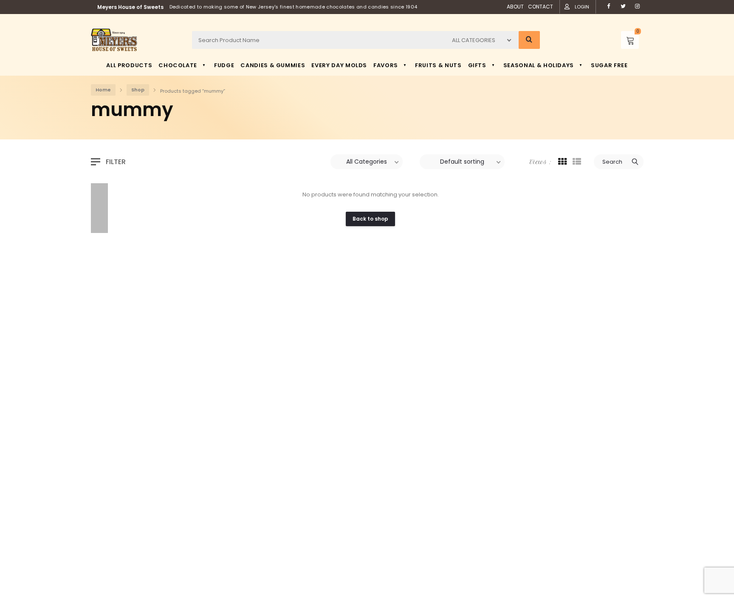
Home (103, 89)
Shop (137, 89)
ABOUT (515, 6)
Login (582, 6)
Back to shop (370, 218)
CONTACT (540, 6)
